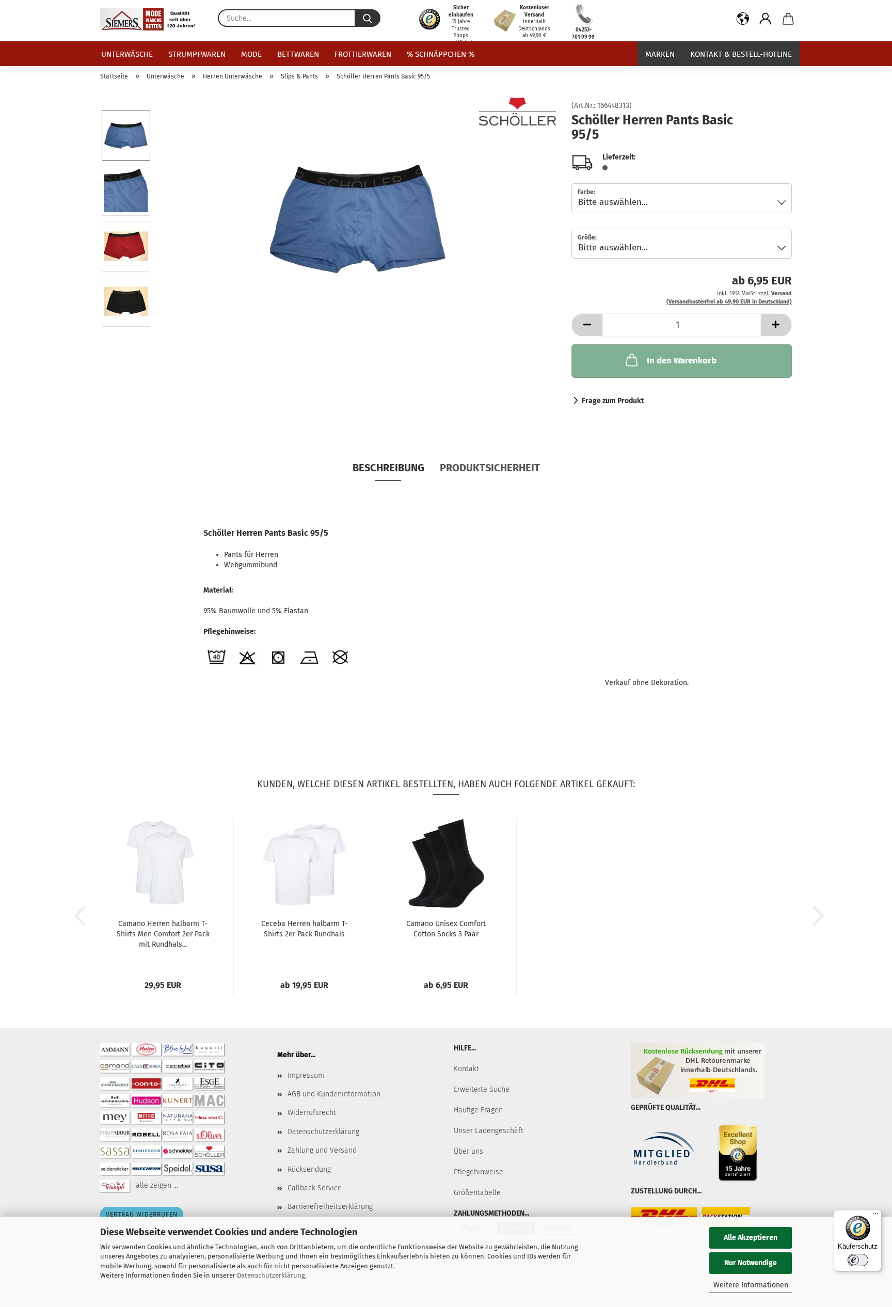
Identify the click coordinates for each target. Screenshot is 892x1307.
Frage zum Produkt (613, 400)
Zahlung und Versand (322, 1150)
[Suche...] (367, 18)
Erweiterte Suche (481, 1089)
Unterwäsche (127, 54)
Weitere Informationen (750, 1285)
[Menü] (875, 1216)
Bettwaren (298, 54)
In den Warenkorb (681, 360)
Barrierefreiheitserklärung (330, 1206)
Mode (251, 54)
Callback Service (315, 1188)
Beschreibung (388, 467)
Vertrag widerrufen (142, 1214)
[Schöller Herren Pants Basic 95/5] (357, 218)
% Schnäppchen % (440, 54)
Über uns (468, 1151)
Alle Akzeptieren (750, 1237)
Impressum (306, 1075)
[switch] (858, 1260)
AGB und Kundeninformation (334, 1094)
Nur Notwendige (750, 1262)
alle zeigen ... (157, 1185)
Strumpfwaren (197, 54)
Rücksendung (309, 1169)
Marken (660, 54)
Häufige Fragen (478, 1110)
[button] (742, 20)
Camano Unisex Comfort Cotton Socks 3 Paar (446, 928)
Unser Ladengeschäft (488, 1130)
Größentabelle (477, 1192)
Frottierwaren (362, 54)
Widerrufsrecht (312, 1112)
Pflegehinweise (478, 1172)
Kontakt (466, 1068)
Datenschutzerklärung (271, 1275)
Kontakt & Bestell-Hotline (741, 54)
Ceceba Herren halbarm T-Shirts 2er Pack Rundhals (304, 928)
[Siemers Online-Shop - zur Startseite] (151, 19)
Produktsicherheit (490, 467)
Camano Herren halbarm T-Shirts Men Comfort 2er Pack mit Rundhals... (163, 934)
